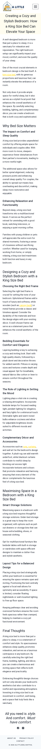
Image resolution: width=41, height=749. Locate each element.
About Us (11, 738)
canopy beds (25, 305)
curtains (32, 446)
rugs (25, 446)
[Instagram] (23, 728)
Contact (21, 741)
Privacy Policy (27, 738)
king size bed (9, 74)
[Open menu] (35, 6)
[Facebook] (18, 728)
